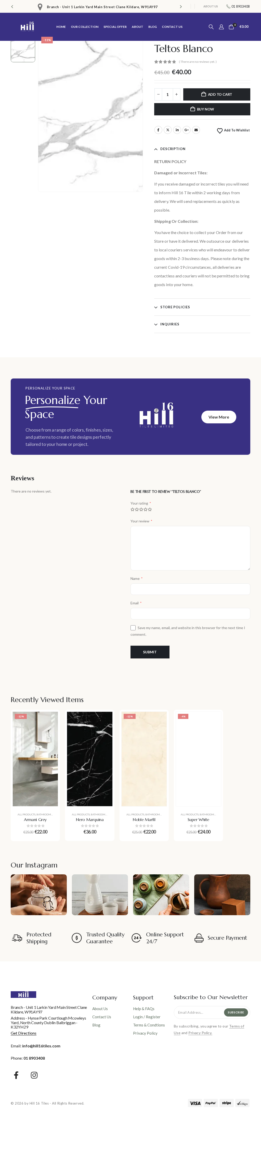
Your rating (140, 503)
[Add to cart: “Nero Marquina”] (105, 719)
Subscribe (236, 1012)
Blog (152, 27)
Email (196, 130)
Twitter (168, 130)
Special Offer (115, 27)
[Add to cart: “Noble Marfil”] (159, 719)
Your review (141, 521)
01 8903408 (34, 1058)
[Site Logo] (27, 27)
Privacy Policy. (200, 1033)
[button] (12, 6)
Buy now (205, 109)
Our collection (84, 27)
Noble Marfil (144, 819)
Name (136, 578)
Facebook (158, 130)
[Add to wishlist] (50, 732)
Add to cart (220, 94)
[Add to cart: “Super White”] (213, 719)
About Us (210, 6)
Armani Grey (35, 819)
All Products (26, 814)
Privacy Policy (145, 1033)
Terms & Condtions (149, 1025)
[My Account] (221, 27)
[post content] (35, 759)
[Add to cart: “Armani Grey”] (50, 719)
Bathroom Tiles (47, 814)
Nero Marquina (90, 819)
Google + (186, 130)
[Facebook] (16, 1075)
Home (61, 27)
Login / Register (147, 1016)
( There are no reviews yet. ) (198, 62)
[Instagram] (34, 1075)
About (137, 27)
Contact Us (172, 27)
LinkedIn (177, 130)
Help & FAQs (143, 1008)
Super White (198, 819)
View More (218, 416)
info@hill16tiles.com (41, 1045)
